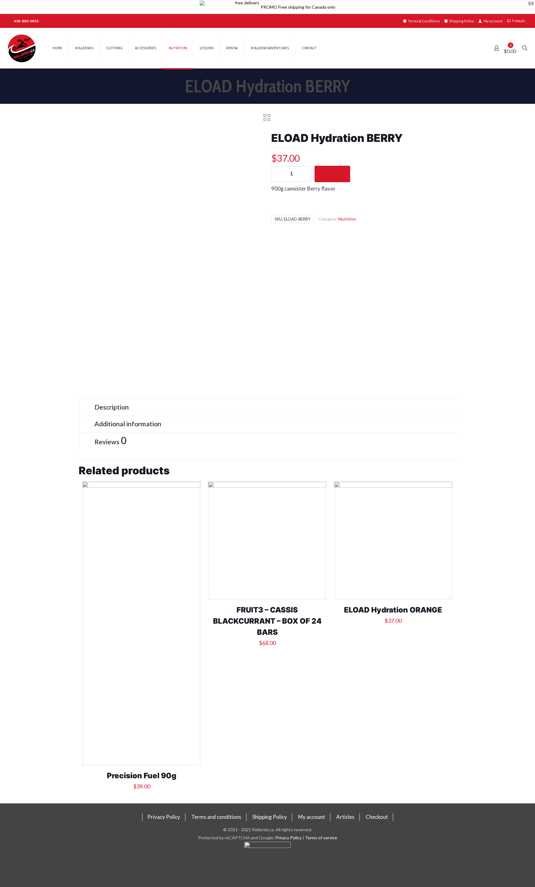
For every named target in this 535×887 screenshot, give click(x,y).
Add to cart (332, 173)
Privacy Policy (163, 817)
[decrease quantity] (278, 173)
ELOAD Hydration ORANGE (393, 609)
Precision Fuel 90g (141, 775)
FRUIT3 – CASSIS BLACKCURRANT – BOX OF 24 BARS (267, 621)
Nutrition (347, 219)
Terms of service (321, 837)
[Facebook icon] (267, 864)
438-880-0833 (26, 21)
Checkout (377, 817)
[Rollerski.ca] (21, 48)
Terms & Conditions (424, 21)
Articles (345, 817)
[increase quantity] (304, 173)
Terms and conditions (216, 817)
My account (492, 21)
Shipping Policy (461, 21)
